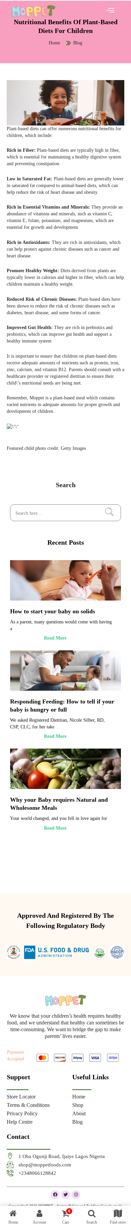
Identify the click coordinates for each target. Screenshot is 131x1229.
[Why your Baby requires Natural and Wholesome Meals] (65, 769)
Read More (55, 638)
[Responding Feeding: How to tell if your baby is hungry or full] (65, 670)
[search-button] (109, 512)
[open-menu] (110, 11)
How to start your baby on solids (52, 611)
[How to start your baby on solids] (65, 580)
